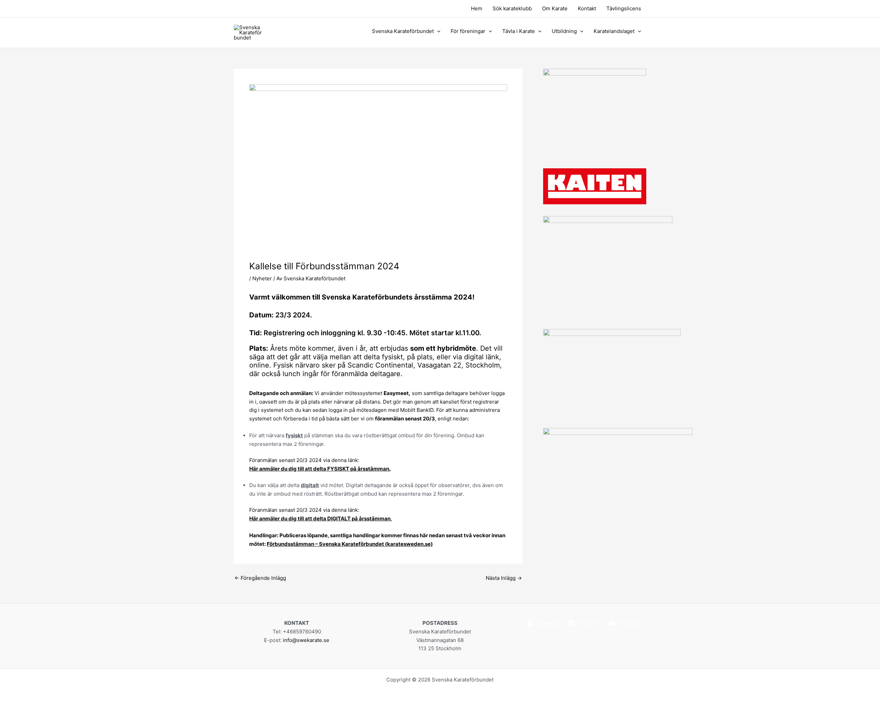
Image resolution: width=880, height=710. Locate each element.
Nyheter (262, 278)
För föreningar (468, 31)
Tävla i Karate (518, 31)
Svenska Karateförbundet (403, 31)
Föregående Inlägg (260, 578)
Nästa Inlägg (504, 578)
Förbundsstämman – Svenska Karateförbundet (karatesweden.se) (350, 544)
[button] (437, 31)
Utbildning (564, 31)
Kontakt (587, 8)
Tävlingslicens (623, 8)
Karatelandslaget (614, 31)
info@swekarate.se (306, 640)
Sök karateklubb (512, 8)
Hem (476, 8)
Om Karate (555, 8)
